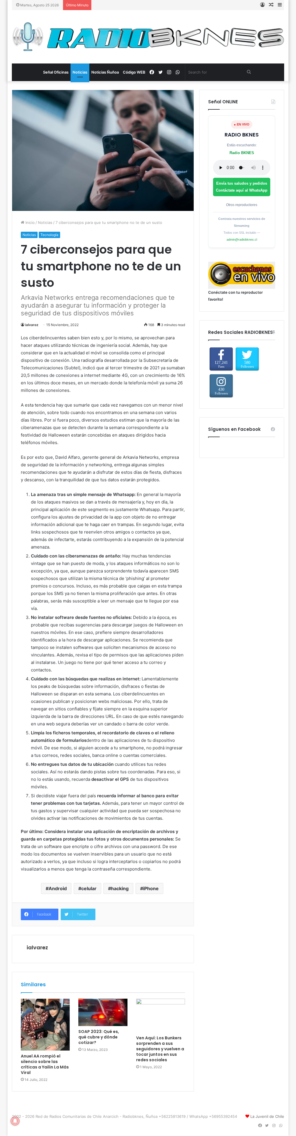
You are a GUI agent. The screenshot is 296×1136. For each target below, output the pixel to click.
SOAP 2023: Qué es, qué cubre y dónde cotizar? (98, 1037)
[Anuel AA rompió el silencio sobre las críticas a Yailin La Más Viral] (45, 1025)
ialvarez (31, 325)
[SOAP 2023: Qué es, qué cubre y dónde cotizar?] (102, 1012)
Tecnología (49, 235)
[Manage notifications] (15, 1121)
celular (89, 888)
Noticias (80, 72)
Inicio (29, 222)
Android (58, 888)
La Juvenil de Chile (267, 1116)
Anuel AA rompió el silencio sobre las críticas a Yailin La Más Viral (45, 1064)
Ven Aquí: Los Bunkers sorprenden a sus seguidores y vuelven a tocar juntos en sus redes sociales (160, 1049)
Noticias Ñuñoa (105, 72)
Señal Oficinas (56, 72)
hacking (120, 888)
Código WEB (134, 72)
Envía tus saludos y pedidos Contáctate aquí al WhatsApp (241, 186)
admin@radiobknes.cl (242, 239)
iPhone (151, 888)
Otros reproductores (241, 205)
